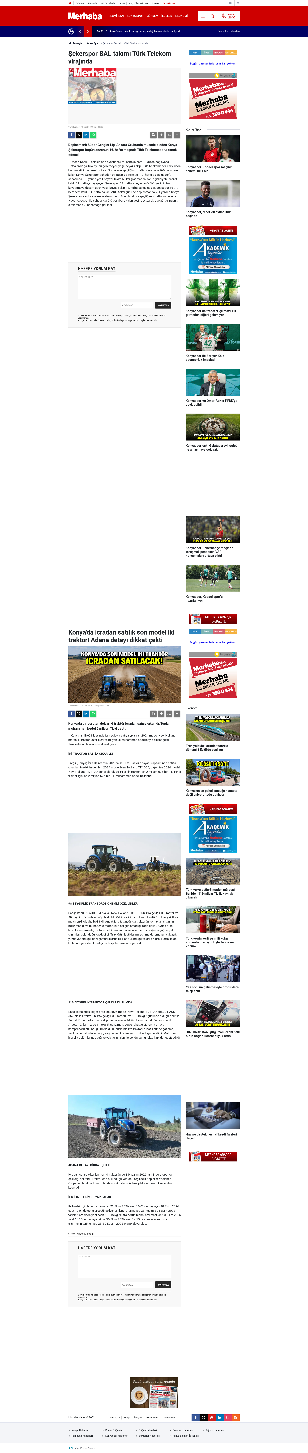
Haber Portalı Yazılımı (84, 1448)
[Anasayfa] (70, 3)
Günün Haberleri (108, 3)
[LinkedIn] (86, 135)
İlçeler (166, 15)
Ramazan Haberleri (82, 1435)
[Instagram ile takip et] (228, 1417)
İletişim (138, 1417)
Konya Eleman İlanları (138, 3)
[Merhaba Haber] (85, 15)
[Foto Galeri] (238, 3)
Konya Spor (135, 15)
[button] (161, 135)
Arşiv (122, 3)
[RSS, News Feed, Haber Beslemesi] (236, 1417)
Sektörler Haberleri (149, 1435)
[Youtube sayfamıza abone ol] (212, 1417)
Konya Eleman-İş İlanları (185, 1435)
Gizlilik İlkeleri (152, 1417)
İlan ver (155, 3)
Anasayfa (77, 43)
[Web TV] (230, 3)
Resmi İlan (116, 15)
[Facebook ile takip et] (196, 1417)
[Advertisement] (124, 234)
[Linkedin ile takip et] (220, 1417)
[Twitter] (79, 135)
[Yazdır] (153, 135)
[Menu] (203, 16)
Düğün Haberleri (148, 1430)
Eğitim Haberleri (215, 1430)
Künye (127, 1417)
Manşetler (92, 3)
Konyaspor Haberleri (116, 1435)
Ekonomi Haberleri (182, 1430)
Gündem (152, 15)
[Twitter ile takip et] (204, 1417)
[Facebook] (71, 135)
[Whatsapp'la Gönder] (93, 135)
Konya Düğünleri (114, 1430)
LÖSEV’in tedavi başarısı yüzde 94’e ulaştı (132, 31)
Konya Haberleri (80, 1430)
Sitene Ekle (169, 1417)
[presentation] (80, 31)
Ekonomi (181, 15)
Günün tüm (229, 31)
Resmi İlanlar (169, 3)
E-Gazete (80, 3)
